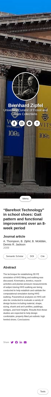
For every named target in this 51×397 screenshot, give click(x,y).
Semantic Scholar (14, 256)
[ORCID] (29, 123)
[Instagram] (22, 123)
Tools (42, 391)
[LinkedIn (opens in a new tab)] (20, 342)
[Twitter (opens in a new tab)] (12, 342)
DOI (32, 256)
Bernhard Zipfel (25, 105)
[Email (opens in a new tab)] (25, 342)
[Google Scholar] (37, 123)
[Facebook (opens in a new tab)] (16, 342)
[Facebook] (14, 123)
